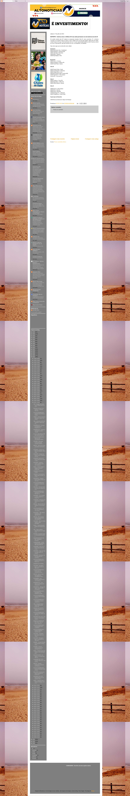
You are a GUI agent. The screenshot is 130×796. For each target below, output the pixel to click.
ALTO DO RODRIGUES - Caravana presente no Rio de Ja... (39, 560)
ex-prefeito (34, 755)
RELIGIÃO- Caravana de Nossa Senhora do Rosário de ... (39, 673)
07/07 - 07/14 (37, 687)
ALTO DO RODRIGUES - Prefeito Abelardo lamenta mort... (39, 630)
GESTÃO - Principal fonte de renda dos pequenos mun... (39, 488)
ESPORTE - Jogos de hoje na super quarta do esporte (39, 552)
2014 (34, 354)
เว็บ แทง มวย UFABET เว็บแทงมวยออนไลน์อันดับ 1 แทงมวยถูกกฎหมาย (38, 206)
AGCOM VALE (36, 310)
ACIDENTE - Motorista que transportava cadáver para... (39, 501)
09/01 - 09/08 (37, 391)
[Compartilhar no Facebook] (84, 103)
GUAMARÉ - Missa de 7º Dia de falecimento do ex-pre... (39, 548)
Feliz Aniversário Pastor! (38, 214)
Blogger (93, 790)
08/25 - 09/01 (37, 392)
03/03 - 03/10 (37, 721)
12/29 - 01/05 (37, 358)
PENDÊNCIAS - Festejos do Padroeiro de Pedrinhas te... (39, 426)
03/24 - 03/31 (37, 716)
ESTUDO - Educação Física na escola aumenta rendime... (38, 442)
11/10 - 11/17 (37, 371)
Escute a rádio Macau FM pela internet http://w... (39, 434)
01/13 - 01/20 (37, 735)
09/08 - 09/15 (37, 389)
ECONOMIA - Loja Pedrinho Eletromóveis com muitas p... (39, 579)
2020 (34, 343)
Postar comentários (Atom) (60, 141)
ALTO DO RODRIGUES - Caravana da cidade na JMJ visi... (39, 613)
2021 (34, 341)
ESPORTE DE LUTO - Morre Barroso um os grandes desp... (39, 677)
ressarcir (34, 758)
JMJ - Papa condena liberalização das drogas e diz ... (39, 530)
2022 (34, 339)
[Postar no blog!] (81, 103)
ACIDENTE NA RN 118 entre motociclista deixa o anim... (39, 459)
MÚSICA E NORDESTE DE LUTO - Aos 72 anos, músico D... (39, 622)
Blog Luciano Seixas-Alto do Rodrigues (39, 302)
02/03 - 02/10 (37, 729)
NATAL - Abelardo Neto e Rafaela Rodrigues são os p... (39, 682)
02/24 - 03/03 (37, 723)
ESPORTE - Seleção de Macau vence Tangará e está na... (39, 455)
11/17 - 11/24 (37, 370)
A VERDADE (35, 196)
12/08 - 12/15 (37, 364)
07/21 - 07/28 (37, 402)
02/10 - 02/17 (37, 727)
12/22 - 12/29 (37, 360)
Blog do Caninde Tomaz (38, 158)
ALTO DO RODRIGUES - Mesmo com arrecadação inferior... (39, 438)
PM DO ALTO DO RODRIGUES (37, 290)
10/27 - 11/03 (37, 375)
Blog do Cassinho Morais (39, 228)
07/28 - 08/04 (37, 400)
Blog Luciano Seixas (37, 304)
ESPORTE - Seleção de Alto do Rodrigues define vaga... (39, 451)
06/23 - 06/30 (37, 691)
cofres (33, 751)
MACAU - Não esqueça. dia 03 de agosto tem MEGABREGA (39, 518)
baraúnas (34, 750)
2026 (34, 332)
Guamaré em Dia (36, 166)
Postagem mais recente (57, 139)
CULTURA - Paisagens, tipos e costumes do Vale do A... (39, 567)
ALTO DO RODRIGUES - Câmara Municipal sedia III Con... (39, 669)
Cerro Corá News (37, 110)
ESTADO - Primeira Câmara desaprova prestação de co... (38, 647)
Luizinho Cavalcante (37, 256)
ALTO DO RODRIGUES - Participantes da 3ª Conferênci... (39, 626)
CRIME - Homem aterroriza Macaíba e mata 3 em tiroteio (39, 418)
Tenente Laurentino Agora (39, 117)
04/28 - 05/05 (37, 706)
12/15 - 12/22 (37, 362)
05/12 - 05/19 (37, 702)
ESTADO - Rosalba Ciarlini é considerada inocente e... (39, 535)
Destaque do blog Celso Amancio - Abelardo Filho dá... (39, 409)
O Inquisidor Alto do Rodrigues (37, 295)
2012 (34, 739)
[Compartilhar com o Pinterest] (86, 103)
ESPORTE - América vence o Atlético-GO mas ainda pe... (38, 463)
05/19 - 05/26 (37, 700)
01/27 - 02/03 (37, 731)
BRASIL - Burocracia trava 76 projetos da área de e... (39, 446)
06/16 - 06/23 (37, 693)
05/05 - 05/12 (37, 704)
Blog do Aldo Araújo (37, 281)
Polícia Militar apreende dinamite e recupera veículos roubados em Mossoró (39, 154)
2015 (34, 353)
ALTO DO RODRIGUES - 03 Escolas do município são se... (39, 571)
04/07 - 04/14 (37, 712)
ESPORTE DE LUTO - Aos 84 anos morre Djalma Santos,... (39, 618)
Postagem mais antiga (91, 139)
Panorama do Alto (37, 125)
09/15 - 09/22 (37, 387)
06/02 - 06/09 (37, 696)
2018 (34, 347)
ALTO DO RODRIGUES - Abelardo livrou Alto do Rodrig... (39, 414)
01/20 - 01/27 (37, 733)
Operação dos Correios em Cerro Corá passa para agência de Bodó (38, 112)
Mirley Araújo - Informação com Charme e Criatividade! (38, 212)
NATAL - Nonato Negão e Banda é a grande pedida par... (39, 468)
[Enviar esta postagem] (77, 103)
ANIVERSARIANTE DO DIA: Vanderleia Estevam (39, 539)
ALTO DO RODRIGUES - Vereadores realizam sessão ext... (39, 601)
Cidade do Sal (36, 236)
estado (33, 753)
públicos (34, 756)
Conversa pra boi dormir (38, 257)
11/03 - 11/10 (37, 373)
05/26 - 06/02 (37, 698)
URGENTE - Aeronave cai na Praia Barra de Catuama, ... (39, 556)
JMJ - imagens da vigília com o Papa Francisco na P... (39, 405)
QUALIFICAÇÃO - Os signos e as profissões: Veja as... (39, 656)
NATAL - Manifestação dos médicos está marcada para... (39, 652)
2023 (34, 337)
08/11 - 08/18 (37, 396)
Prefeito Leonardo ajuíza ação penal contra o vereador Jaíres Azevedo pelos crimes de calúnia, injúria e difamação (39, 276)
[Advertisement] (74, 125)
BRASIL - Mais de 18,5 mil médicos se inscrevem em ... (39, 505)
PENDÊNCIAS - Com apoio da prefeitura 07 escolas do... (39, 584)
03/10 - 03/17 (37, 719)
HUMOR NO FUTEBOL (39, 563)
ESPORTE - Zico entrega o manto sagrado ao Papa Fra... (39, 496)
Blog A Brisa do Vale (37, 185)
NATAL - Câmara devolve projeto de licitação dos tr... (39, 526)
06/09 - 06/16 (37, 695)
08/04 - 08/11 (37, 398)
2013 (34, 356)
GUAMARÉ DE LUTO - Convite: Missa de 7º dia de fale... (39, 660)
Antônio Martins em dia (38, 143)
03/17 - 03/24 (37, 717)
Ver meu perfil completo (36, 312)
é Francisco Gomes (37, 203)
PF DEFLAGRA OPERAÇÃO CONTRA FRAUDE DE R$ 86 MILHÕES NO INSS (39, 105)
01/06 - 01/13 (37, 737)
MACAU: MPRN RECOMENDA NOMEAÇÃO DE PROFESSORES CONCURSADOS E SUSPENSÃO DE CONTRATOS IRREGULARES (38, 171)
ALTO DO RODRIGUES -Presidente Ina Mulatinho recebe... (39, 592)
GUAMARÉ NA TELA (37, 134)
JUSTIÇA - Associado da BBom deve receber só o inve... (39, 475)
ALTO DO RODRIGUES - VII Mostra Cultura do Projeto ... (39, 484)
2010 (34, 743)
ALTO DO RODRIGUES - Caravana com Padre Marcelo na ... (39, 492)
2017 (34, 349)
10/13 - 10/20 (37, 379)
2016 (34, 351)
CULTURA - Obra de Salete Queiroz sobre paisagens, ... (39, 522)
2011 (34, 741)
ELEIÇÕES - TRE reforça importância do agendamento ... (39, 513)
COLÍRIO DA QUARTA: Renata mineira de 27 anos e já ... (39, 609)
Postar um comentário (58, 109)
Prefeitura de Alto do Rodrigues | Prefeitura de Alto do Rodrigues (38, 219)
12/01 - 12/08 (37, 366)
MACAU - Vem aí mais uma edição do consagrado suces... (39, 575)
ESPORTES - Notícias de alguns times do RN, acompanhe (39, 588)
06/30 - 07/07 (37, 689)
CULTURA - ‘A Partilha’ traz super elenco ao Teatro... (39, 635)
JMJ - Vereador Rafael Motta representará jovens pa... (38, 605)
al (32, 748)
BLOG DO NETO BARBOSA (36, 250)
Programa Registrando (38, 178)
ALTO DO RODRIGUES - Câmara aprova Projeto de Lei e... (39, 596)
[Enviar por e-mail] (80, 103)
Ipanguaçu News (36, 271)
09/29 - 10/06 (37, 383)
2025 (34, 333)
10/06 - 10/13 (37, 381)
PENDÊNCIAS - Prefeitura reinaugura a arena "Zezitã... (39, 431)
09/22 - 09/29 (37, 385)
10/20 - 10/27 (37, 377)
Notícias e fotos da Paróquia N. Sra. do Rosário (37, 244)
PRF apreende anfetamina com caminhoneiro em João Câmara (38, 199)
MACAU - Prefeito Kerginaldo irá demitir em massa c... (39, 664)
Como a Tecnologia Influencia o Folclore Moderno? (37, 181)
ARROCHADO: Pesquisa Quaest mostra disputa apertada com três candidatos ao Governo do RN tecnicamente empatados (39, 129)
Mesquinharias (36, 99)
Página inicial (75, 139)
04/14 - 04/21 (37, 710)
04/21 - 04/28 (37, 708)
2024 (34, 335)
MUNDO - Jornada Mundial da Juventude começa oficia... (39, 643)
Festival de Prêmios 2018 (38, 246)
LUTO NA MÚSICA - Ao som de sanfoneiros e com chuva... (39, 509)
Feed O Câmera (36, 151)
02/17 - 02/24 (37, 725)
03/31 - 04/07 (37, 714)
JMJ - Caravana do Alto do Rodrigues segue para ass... (39, 422)
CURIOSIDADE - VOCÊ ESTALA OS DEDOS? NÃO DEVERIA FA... (39, 543)
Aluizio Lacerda (36, 103)
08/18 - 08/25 (37, 394)
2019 (34, 345)
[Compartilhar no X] (83, 103)
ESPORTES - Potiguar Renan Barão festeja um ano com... (39, 479)
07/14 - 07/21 (37, 685)
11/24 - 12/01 (37, 368)
